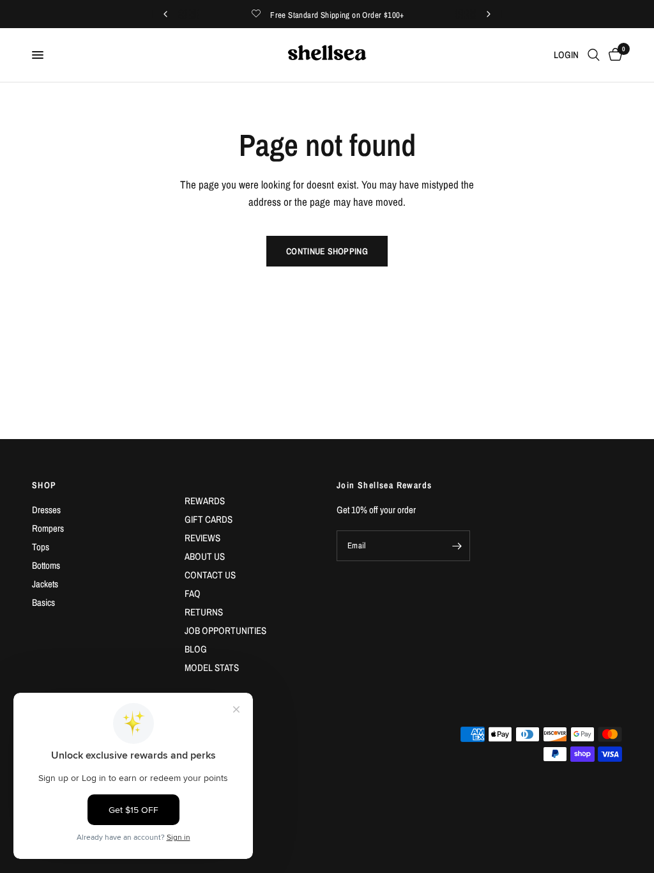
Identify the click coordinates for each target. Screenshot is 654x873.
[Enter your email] (457, 545)
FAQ (193, 593)
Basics (43, 602)
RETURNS (204, 612)
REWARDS (205, 500)
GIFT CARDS (208, 519)
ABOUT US (205, 556)
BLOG (196, 649)
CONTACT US (210, 575)
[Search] (593, 55)
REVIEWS (202, 538)
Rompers (48, 528)
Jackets (45, 584)
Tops (40, 546)
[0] (613, 55)
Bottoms (46, 565)
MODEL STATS (212, 667)
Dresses (46, 509)
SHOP (44, 485)
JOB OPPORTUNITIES (225, 630)
